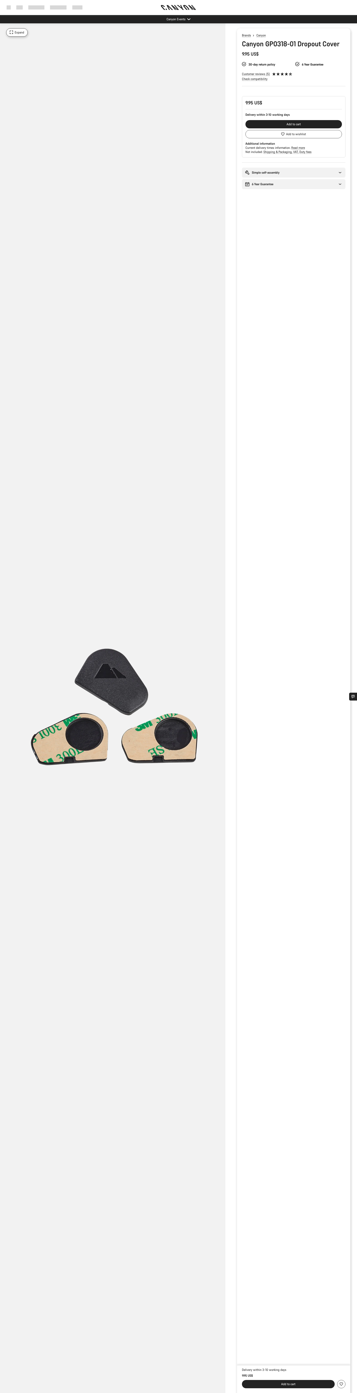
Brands (246, 35)
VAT (296, 152)
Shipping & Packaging (278, 152)
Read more (298, 148)
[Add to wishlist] (341, 1384)
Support (77, 7)
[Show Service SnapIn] (353, 697)
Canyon (261, 35)
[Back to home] (178, 7)
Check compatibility (255, 79)
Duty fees (305, 152)
